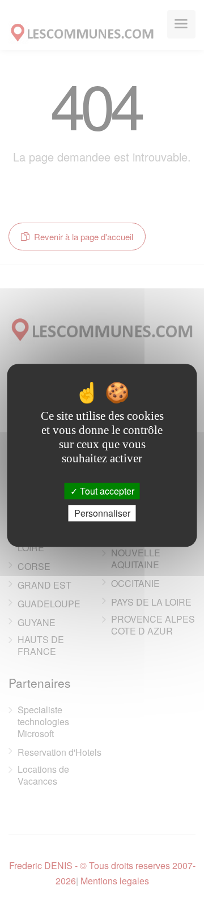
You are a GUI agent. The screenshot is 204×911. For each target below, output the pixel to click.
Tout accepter (106, 490)
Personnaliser (102, 513)
